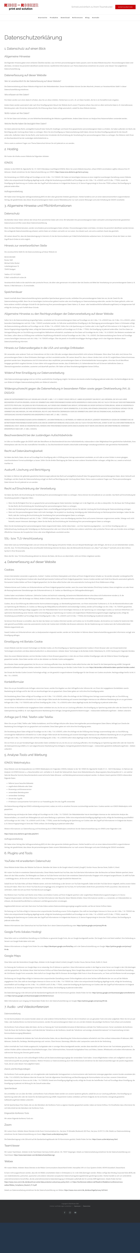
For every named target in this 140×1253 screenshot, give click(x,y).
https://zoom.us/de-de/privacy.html (54, 1134)
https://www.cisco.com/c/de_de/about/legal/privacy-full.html (86, 1190)
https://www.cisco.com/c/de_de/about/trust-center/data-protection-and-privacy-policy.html (36, 1182)
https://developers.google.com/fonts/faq (58, 946)
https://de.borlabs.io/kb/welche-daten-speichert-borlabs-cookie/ (112, 667)
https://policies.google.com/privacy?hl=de (91, 925)
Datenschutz (86, 1206)
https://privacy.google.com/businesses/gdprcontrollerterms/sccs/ (31, 996)
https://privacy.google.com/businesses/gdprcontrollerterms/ (113, 993)
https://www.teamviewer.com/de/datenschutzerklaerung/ (34, 1155)
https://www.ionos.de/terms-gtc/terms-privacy (71, 172)
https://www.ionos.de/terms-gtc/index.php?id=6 (21, 834)
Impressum (77, 1206)
